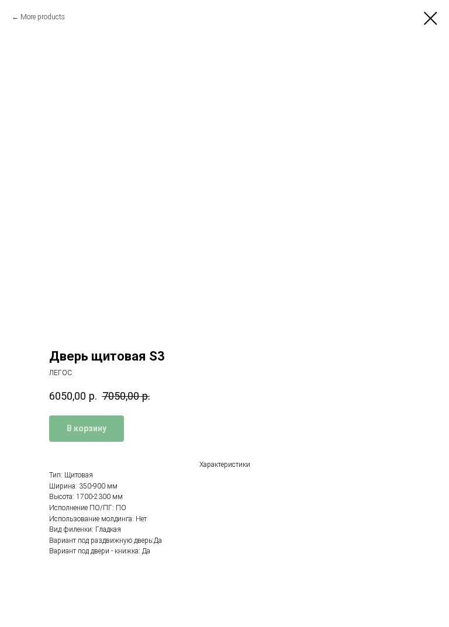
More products (42, 17)
